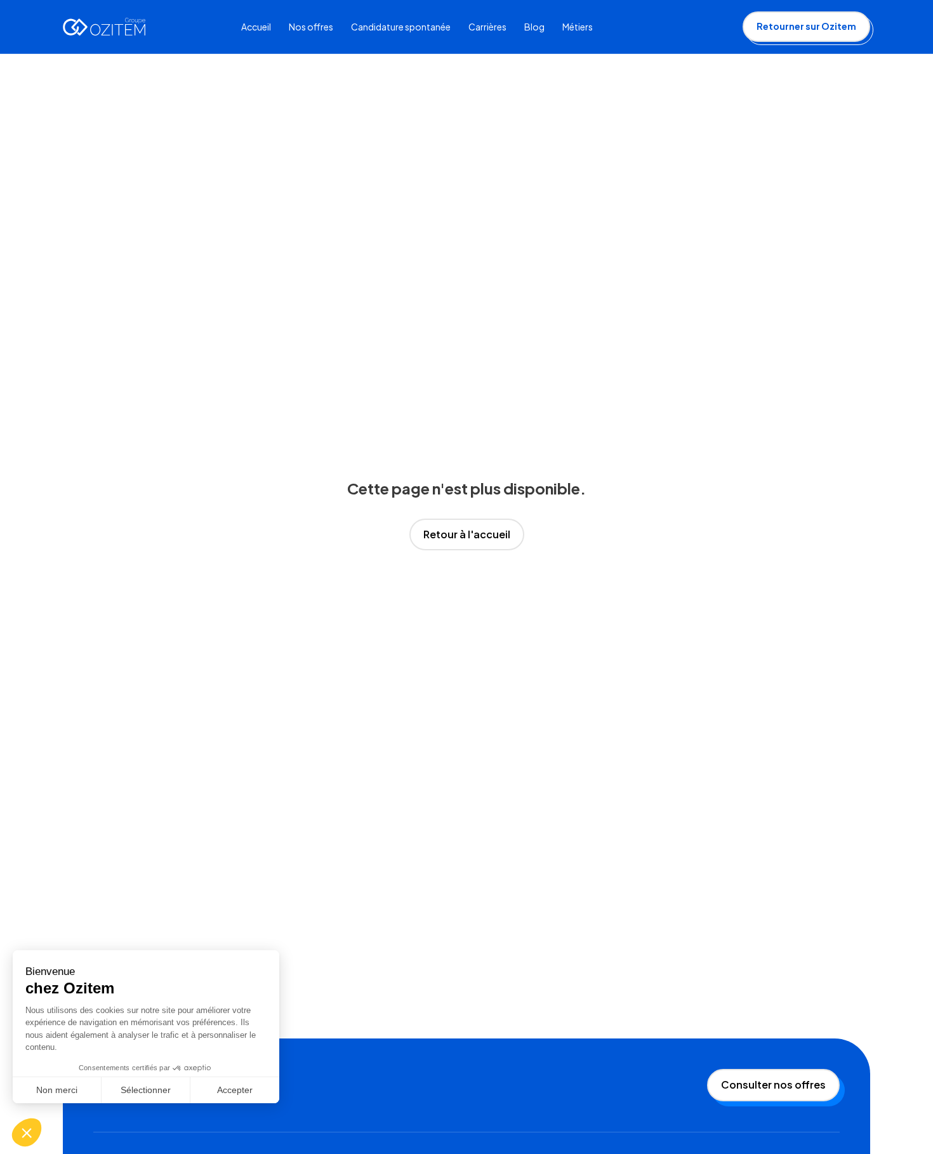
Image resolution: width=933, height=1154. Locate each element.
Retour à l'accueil (466, 534)
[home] (104, 26)
